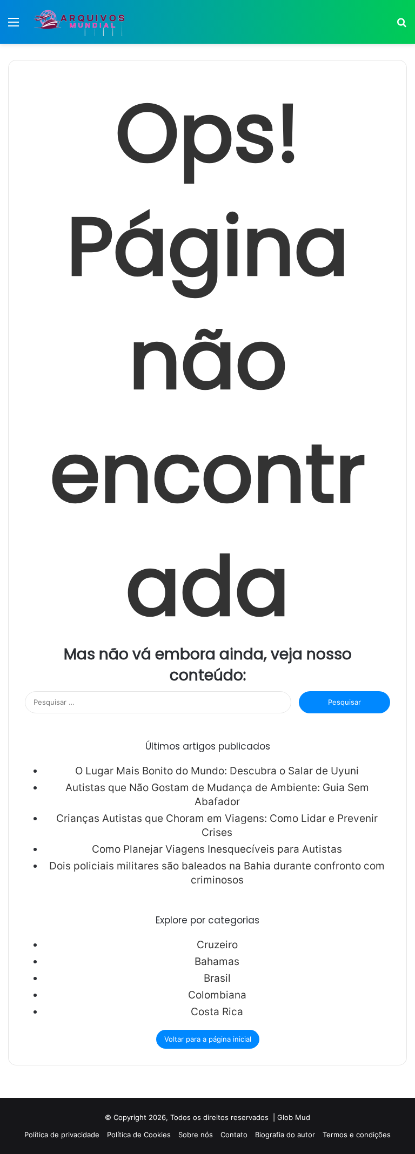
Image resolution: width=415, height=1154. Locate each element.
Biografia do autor (285, 1134)
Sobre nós (195, 1134)
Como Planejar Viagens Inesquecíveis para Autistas (217, 849)
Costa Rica (217, 1011)
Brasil (217, 978)
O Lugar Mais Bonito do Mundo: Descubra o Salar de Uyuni (217, 771)
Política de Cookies (139, 1134)
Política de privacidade (61, 1134)
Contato (233, 1134)
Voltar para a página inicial (207, 1039)
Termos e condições (357, 1134)
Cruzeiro (217, 945)
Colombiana (217, 995)
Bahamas (217, 961)
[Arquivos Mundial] (78, 22)
